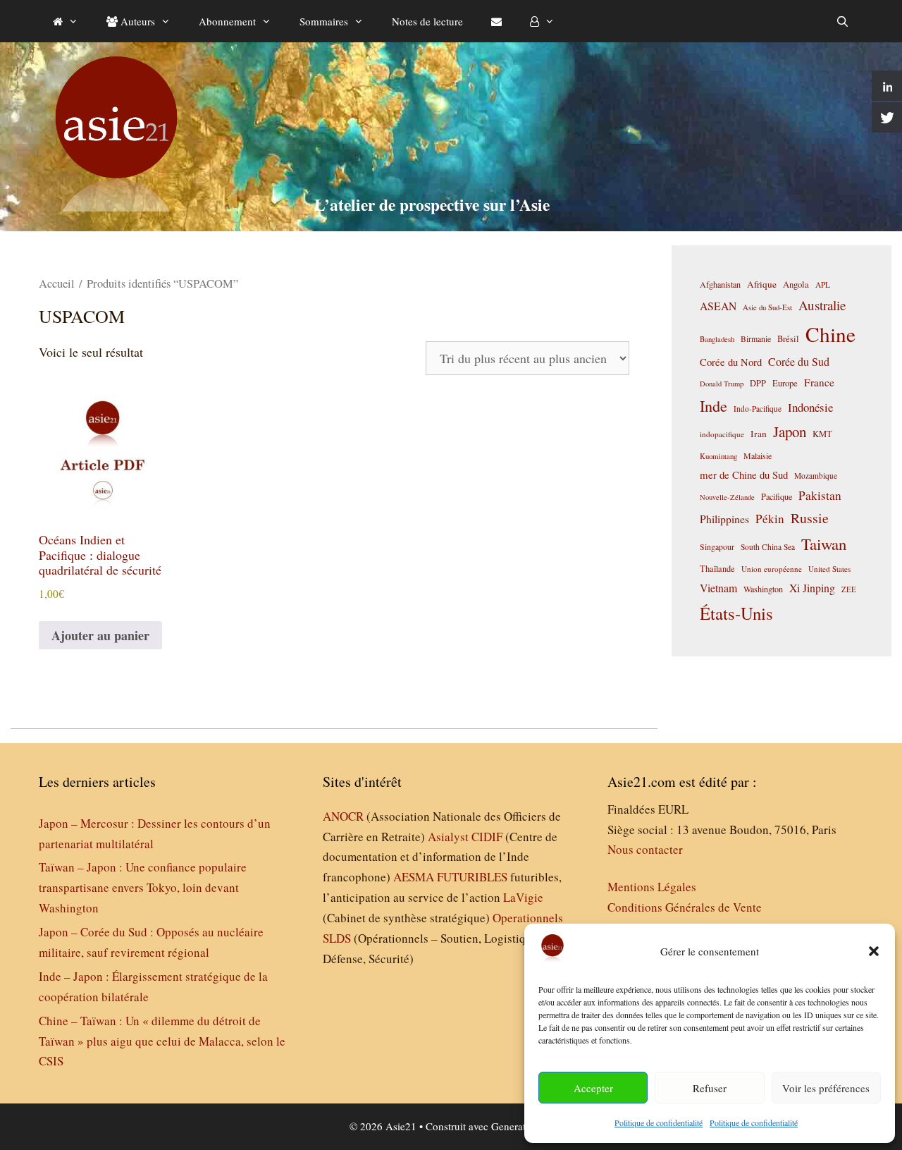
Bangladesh (717, 339)
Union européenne (771, 568)
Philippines (724, 518)
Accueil (57, 283)
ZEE (848, 589)
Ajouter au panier (100, 635)
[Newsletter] (496, 21)
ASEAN (718, 305)
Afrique (762, 284)
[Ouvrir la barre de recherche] (842, 21)
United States (829, 568)
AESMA (413, 877)
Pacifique (776, 496)
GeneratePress (522, 1126)
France (819, 382)
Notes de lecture (427, 21)
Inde (713, 405)
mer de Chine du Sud (744, 474)
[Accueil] (65, 21)
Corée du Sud (798, 361)
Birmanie (756, 338)
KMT (822, 434)
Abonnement (227, 21)
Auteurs (136, 21)
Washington (763, 588)
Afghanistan (720, 284)
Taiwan (823, 543)
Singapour (717, 546)
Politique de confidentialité (658, 1122)
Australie (822, 305)
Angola (796, 284)
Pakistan (819, 495)
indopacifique (722, 434)
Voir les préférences (826, 1088)
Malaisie (757, 455)
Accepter (593, 1088)
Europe (785, 383)
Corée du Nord (731, 362)
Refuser (710, 1088)
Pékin (769, 518)
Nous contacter (645, 849)
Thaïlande (717, 568)
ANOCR (343, 816)
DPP (758, 383)
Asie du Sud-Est (767, 307)
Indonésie (810, 407)
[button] (874, 951)
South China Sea (768, 547)
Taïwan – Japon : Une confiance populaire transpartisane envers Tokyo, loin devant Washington (143, 887)
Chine (830, 334)
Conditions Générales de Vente (684, 907)
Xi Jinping (812, 587)
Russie (810, 517)
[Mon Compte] (542, 21)
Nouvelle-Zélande (727, 497)
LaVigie (523, 897)
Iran (758, 433)
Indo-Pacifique (757, 408)
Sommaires (323, 21)
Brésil (788, 339)
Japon (789, 431)
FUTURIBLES (472, 877)
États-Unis (736, 613)
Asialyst (448, 836)
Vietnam (718, 587)
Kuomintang (718, 456)
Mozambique (815, 475)
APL (822, 284)
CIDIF (486, 836)
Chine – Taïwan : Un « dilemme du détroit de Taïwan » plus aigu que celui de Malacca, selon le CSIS (162, 1041)
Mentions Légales (651, 887)
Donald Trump (721, 384)
